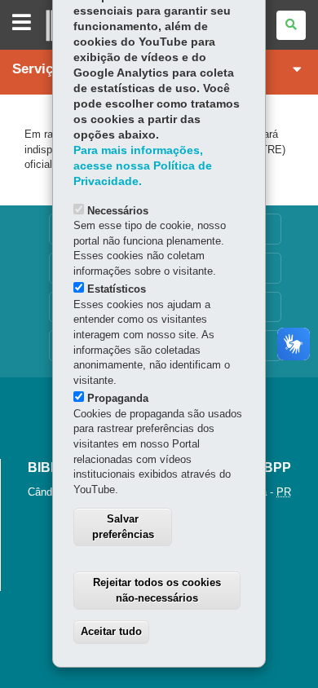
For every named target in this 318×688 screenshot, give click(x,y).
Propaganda (117, 398)
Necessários (117, 211)
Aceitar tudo (111, 631)
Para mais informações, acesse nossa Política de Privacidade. (142, 165)
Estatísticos (116, 289)
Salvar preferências (123, 526)
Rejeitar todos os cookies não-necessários (157, 590)
